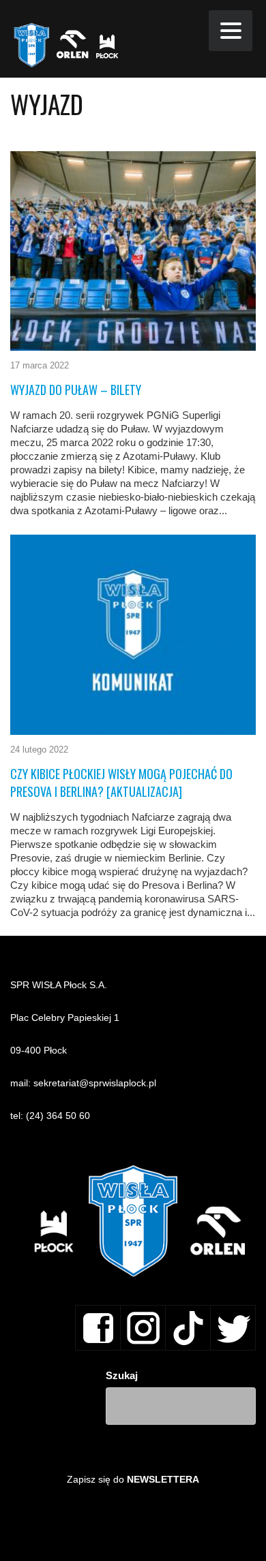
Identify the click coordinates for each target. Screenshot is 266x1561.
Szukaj (122, 1375)
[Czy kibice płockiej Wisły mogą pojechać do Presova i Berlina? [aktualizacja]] (133, 634)
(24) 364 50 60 (58, 1115)
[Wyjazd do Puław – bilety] (133, 251)
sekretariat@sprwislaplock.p (93, 1082)
